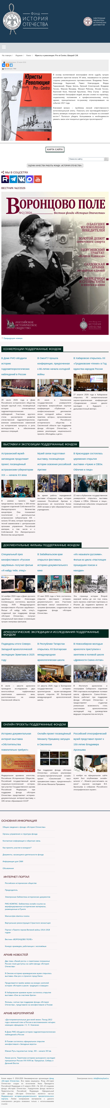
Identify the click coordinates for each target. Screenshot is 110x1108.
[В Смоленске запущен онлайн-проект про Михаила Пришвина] (54, 758)
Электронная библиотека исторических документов (27, 897)
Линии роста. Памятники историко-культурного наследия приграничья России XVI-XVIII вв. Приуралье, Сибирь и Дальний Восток (30, 1060)
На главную (7, 55)
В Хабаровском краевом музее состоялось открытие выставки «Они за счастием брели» (28, 993)
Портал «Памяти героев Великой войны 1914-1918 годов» (27, 931)
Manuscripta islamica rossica (17, 916)
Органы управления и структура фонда (20, 834)
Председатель (11, 890)
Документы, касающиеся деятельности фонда (23, 854)
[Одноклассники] (7, 65)
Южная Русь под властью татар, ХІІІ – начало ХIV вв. (28, 1051)
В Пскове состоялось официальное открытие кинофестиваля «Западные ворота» (25, 1042)
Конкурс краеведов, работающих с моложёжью (25, 946)
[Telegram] (11, 65)
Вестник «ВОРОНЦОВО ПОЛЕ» (19, 939)
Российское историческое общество (21, 883)
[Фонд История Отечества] (26, 19)
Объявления (8, 868)
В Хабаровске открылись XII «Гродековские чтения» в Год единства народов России (90, 363)
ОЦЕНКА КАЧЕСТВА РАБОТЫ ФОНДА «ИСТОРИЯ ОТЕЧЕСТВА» (55, 165)
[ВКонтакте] (3, 65)
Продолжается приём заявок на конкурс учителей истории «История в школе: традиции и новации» (27, 984)
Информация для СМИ (13, 861)
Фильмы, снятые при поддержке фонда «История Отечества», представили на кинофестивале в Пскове (29, 1003)
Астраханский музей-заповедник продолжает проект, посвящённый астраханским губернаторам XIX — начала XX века (17, 464)
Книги (28, 55)
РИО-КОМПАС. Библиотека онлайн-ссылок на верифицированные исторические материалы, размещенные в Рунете (25, 906)
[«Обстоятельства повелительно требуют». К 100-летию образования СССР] (18, 763)
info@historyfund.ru (101, 1078)
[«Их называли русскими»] (90, 584)
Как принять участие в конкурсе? (17, 848)
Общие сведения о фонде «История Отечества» (24, 827)
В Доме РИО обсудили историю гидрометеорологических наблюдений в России (30, 1033)
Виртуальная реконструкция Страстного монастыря (28, 923)
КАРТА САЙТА (55, 149)
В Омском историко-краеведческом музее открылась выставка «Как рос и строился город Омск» (28, 974)
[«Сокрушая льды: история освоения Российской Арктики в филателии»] (54, 483)
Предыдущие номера (12, 338)
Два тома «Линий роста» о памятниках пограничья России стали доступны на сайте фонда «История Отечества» (27, 964)
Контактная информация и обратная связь (21, 841)
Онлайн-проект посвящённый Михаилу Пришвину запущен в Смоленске (54, 739)
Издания (19, 55)
